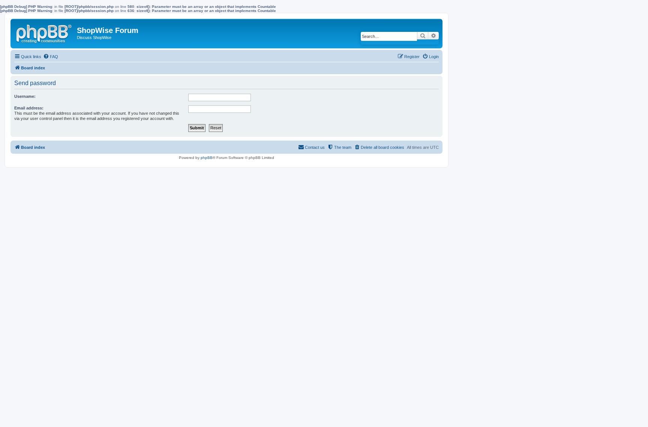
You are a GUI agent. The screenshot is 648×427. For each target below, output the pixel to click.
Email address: (29, 108)
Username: (25, 96)
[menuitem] (50, 56)
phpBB (207, 158)
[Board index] (44, 32)
